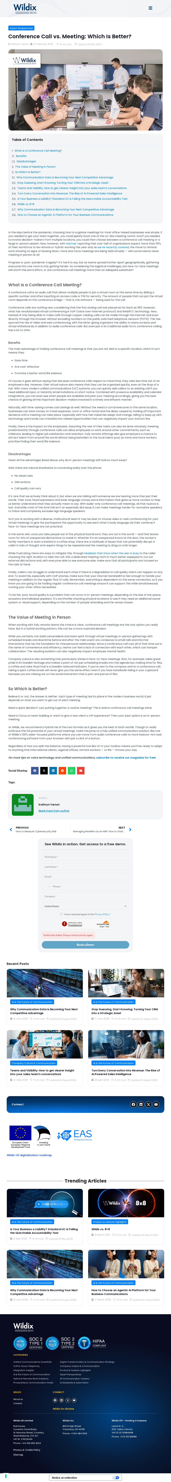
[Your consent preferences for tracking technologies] (6, 1476)
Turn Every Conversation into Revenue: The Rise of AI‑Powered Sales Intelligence (126, 1072)
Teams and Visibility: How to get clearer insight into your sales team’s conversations (42, 1072)
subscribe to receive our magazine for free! (126, 758)
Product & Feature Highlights (109, 1222)
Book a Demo (85, 944)
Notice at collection (64, 1477)
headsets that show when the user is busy (111, 553)
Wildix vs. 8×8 (101, 1229)
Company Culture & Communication (33, 1063)
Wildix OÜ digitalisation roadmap (29, 1155)
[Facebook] (55, 1400)
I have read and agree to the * (87, 914)
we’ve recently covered (113, 247)
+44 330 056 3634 (31, 1443)
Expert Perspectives (21, 28)
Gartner (71, 243)
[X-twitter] (67, 1400)
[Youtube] (74, 1400)
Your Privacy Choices (96, 1477)
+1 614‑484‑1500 (79, 1433)
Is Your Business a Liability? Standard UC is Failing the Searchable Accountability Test (44, 1231)
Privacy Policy (101, 914)
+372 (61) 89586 (128, 1436)
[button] (35, 770)
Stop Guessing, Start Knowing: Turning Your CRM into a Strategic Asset (125, 1011)
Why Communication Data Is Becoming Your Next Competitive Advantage (44, 1011)
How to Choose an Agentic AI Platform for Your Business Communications (124, 1292)
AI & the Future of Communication (32, 1002)
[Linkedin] (61, 1400)
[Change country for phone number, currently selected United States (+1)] (47, 886)
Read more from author (54, 811)
